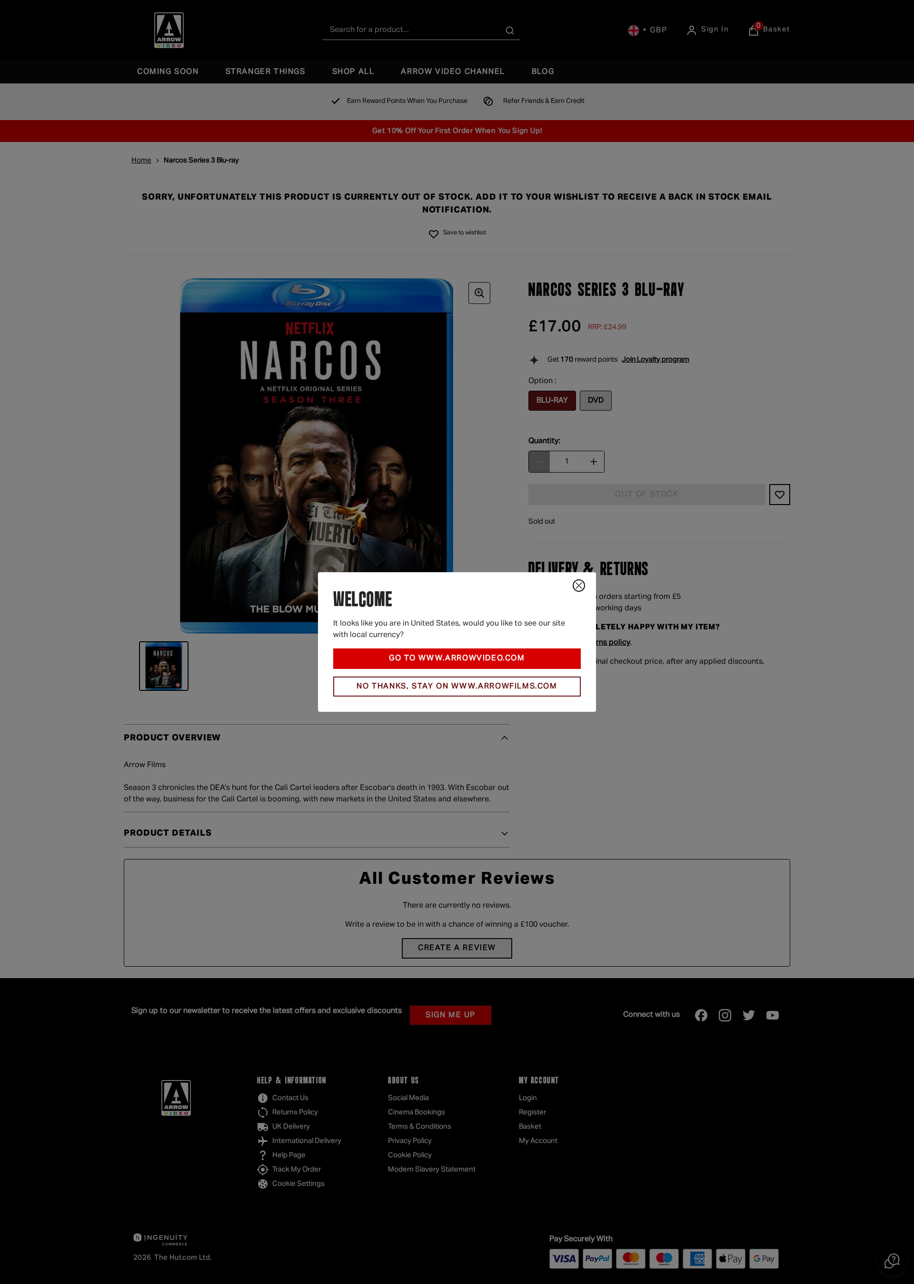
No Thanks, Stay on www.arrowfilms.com (457, 686)
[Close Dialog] (579, 585)
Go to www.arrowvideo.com (457, 658)
